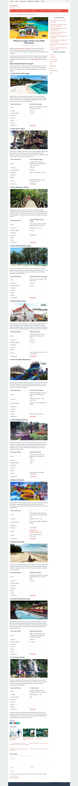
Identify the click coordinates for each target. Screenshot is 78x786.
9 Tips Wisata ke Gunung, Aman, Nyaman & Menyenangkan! (15, 738)
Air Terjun (30, 743)
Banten (51, 68)
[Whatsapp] (19, 723)
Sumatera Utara (53, 59)
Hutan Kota (40, 743)
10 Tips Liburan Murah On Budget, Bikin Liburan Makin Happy (28, 738)
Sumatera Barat (53, 61)
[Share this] (11, 723)
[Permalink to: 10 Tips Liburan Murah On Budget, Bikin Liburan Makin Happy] (29, 733)
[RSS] (67, 1)
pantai (11, 744)
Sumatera (23, 743)
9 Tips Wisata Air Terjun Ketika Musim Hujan (42, 738)
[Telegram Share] (17, 723)
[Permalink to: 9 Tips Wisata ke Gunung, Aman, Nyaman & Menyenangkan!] (16, 733)
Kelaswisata (14, 5)
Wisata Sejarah (26, 744)
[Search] (66, 10)
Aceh (17, 743)
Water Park (14, 744)
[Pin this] (15, 723)
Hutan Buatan (35, 743)
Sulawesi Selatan (54, 70)
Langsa (20, 743)
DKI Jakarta (52, 66)
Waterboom (19, 744)
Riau (51, 72)
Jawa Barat (52, 57)
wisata (22, 744)
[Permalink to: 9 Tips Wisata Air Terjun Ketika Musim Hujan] (42, 733)
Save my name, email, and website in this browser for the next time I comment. (29, 774)
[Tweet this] (13, 723)
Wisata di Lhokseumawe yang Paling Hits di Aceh (39, 748)
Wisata (14, 743)
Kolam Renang (45, 743)
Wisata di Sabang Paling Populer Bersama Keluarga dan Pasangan (19, 749)
